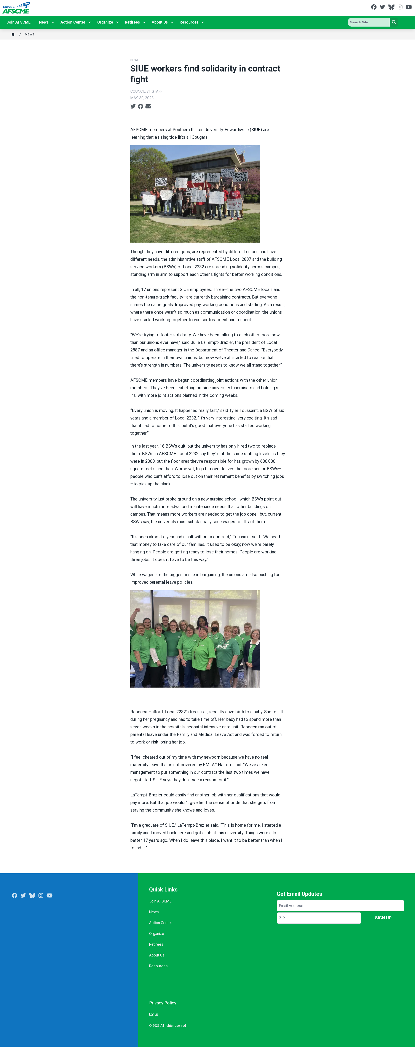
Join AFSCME (18, 22)
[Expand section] (53, 22)
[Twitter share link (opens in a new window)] (133, 106)
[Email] (148, 106)
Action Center (73, 22)
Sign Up (383, 917)
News (44, 22)
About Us (160, 22)
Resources (189, 22)
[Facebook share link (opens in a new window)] (140, 106)
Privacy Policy (162, 1003)
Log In (153, 1014)
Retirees (132, 22)
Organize (105, 22)
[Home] (13, 34)
